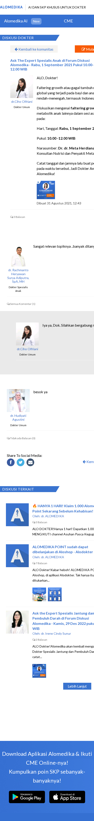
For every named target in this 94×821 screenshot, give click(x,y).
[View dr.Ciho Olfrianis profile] (21, 86)
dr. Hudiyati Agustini (18, 417)
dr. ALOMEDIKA (52, 516)
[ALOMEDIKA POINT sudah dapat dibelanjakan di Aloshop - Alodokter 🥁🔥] (17, 555)
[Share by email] (31, 463)
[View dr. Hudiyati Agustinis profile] (18, 400)
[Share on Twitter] (21, 463)
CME (68, 20)
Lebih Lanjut (77, 686)
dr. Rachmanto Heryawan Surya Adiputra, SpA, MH (18, 275)
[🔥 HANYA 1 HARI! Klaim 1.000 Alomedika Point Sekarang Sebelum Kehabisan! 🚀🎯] (17, 514)
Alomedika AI (16, 20)
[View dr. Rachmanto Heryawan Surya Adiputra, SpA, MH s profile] (18, 255)
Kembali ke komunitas (35, 49)
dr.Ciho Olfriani (21, 101)
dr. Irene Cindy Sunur (56, 633)
